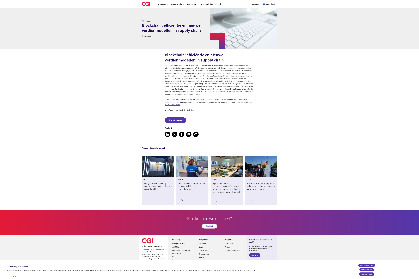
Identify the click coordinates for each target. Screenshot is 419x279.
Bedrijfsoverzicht (178, 243)
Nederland (270, 4)
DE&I (174, 256)
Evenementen (204, 254)
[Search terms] (220, 4)
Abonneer (255, 255)
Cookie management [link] (233, 250)
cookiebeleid (11, 277)
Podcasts (202, 257)
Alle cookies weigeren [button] (367, 274)
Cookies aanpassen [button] (366, 269)
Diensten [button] (162, 4)
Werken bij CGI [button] (207, 4)
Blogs (201, 247)
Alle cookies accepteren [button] (366, 265)
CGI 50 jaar (176, 247)
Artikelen (202, 243)
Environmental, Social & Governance (181, 251)
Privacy (227, 247)
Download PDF (177, 120)
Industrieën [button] (176, 4)
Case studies (203, 250)
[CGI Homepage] (146, 4)
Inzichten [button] (191, 4)
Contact (255, 4)
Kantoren (175, 260)
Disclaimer (229, 243)
